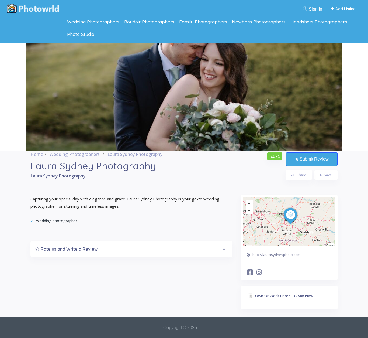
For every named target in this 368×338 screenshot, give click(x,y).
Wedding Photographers (93, 22)
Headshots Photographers (318, 22)
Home (36, 154)
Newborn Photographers (259, 22)
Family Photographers (203, 22)
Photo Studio (80, 34)
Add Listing (345, 8)
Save (328, 174)
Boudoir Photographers (149, 22)
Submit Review (314, 159)
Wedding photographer (56, 220)
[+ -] (289, 221)
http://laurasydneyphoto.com (276, 254)
